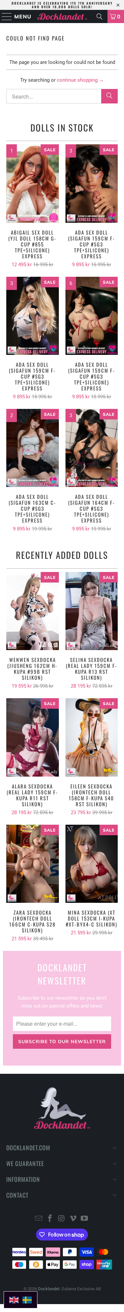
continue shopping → (80, 80)
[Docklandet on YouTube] (85, 1219)
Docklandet (49, 1288)
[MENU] (4, 16)
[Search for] (99, 16)
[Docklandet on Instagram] (62, 1219)
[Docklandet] (62, 16)
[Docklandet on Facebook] (50, 1219)
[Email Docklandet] (39, 1219)
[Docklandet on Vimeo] (73, 1219)
